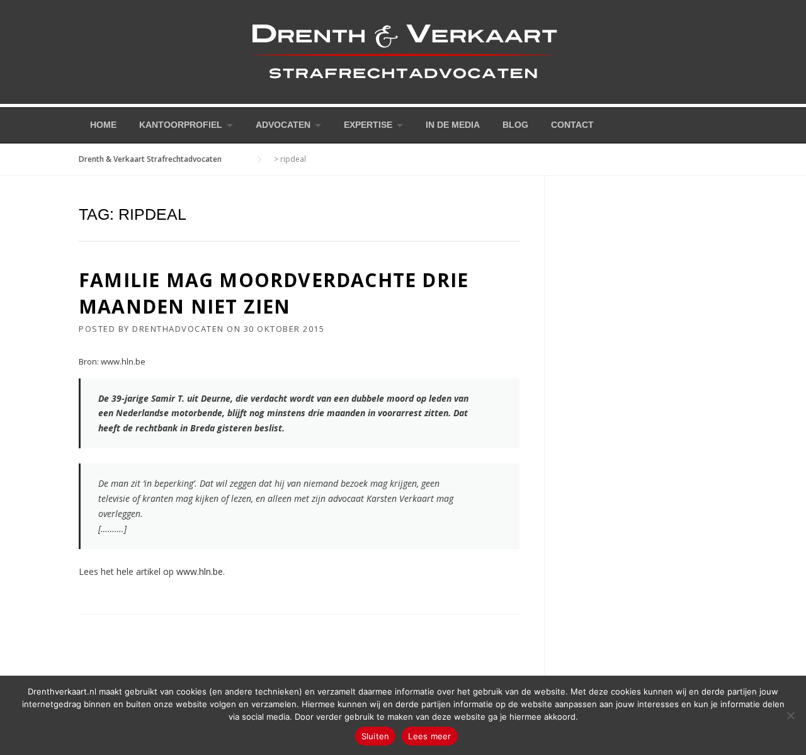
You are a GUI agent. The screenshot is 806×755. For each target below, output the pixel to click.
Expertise (368, 125)
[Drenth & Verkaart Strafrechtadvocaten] (403, 51)
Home (103, 125)
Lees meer (429, 736)
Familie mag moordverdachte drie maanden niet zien (273, 293)
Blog (515, 125)
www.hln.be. (200, 571)
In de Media (453, 125)
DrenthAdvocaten (178, 328)
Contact (572, 125)
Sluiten (375, 736)
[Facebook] (705, 123)
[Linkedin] (722, 123)
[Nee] (790, 715)
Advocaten (283, 125)
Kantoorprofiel (180, 125)
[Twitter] (687, 123)
